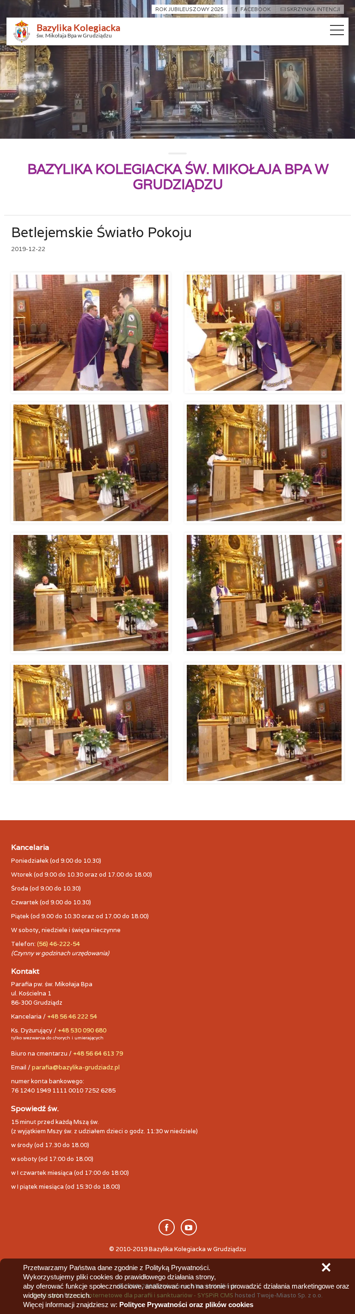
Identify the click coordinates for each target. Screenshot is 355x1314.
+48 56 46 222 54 (72, 1016)
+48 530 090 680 (82, 1030)
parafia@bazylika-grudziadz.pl (76, 1067)
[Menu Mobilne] (337, 32)
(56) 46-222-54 (58, 944)
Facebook (255, 9)
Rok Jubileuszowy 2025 (189, 9)
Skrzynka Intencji (313, 9)
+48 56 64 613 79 (98, 1053)
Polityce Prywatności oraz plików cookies (186, 1304)
